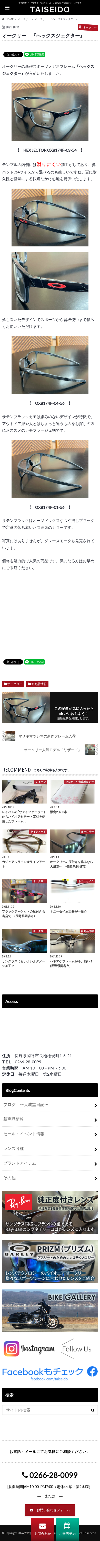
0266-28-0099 (53, 1475)
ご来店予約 (67, 1533)
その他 (9, 1177)
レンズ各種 (13, 1148)
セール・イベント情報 (23, 1133)
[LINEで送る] (34, 54)
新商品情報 (39, 684)
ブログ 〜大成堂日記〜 (25, 1104)
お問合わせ (42, 1533)
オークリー (15, 684)
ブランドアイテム (19, 1162)
